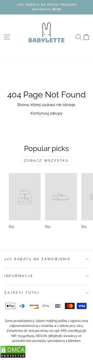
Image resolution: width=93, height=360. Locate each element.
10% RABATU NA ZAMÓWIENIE (37, 259)
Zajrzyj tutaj (22, 293)
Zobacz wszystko (46, 160)
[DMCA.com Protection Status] (13, 357)
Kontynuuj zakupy (46, 113)
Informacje (18, 276)
